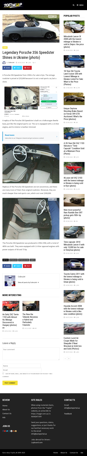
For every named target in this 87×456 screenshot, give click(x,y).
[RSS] (14, 431)
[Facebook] (3, 431)
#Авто (32, 260)
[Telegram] (12, 431)
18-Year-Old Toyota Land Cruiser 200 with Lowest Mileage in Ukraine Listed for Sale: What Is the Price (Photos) (73, 78)
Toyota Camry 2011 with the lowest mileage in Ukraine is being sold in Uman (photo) (74, 278)
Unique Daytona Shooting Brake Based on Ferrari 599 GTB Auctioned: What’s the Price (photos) (73, 113)
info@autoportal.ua (39, 434)
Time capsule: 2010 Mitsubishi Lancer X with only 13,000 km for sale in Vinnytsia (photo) (74, 246)
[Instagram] (9, 431)
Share (8, 68)
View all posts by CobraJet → (28, 282)
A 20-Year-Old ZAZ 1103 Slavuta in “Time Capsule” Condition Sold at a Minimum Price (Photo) (74, 148)
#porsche (13, 260)
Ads (3, 417)
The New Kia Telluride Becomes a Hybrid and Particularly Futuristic (30, 319)
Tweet (18, 68)
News (5, 47)
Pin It (28, 68)
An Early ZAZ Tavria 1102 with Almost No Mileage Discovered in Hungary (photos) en (10, 321)
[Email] (16, 431)
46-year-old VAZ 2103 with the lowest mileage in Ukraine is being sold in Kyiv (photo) (74, 182)
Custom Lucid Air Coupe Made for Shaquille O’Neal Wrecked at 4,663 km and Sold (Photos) (73, 343)
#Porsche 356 (23, 260)
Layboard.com (37, 442)
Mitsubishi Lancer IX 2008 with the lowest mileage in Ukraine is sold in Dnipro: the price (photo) (74, 41)
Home (4, 405)
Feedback (68, 413)
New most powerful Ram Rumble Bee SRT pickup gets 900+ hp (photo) (73, 214)
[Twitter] (7, 431)
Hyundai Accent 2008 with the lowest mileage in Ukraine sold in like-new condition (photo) (74, 310)
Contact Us (6, 413)
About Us (6, 409)
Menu (81, 5)
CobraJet (11, 62)
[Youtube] (5, 431)
